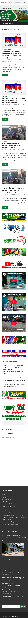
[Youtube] (26, 8)
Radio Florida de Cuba (15, 613)
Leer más (4, 74)
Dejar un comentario (6, 61)
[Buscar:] (14, 606)
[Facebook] (21, 8)
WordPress (11, 616)
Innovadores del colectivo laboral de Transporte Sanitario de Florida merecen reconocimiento (14, 100)
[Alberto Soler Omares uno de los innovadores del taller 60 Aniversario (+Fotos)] (14, 177)
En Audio (9, 49)
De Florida (4, 49)
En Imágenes (10, 186)
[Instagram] (23, 8)
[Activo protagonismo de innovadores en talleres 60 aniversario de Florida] (14, 133)
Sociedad (16, 186)
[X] (20, 8)
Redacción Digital (16, 194)
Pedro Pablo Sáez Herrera (19, 104)
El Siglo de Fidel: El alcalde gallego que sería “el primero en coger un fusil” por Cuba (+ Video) (14, 371)
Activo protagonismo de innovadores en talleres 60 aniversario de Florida (11, 145)
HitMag (16, 616)
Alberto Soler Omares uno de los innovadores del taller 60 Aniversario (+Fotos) (13, 190)
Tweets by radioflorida (7, 433)
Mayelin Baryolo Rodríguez (19, 59)
